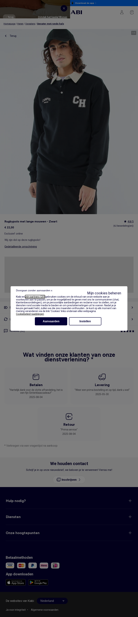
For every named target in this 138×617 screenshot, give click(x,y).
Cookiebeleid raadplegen (30, 314)
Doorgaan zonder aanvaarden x (34, 290)
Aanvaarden (51, 321)
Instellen (85, 321)
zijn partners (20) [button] (35, 296)
